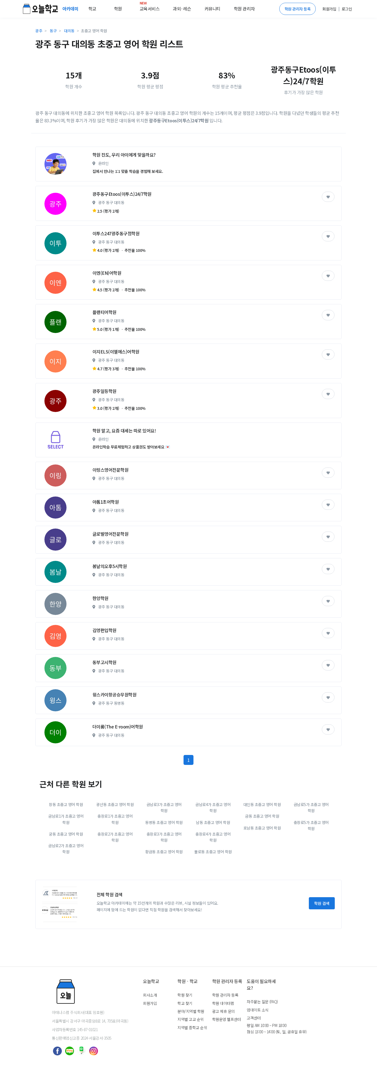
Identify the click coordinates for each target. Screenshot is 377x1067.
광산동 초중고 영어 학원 (115, 804)
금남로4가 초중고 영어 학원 (212, 807)
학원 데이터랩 (223, 1003)
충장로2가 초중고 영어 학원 (114, 837)
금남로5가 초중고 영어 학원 (311, 807)
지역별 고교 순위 (190, 1019)
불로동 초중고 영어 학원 (213, 851)
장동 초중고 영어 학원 (66, 804)
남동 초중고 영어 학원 (213, 822)
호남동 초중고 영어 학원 (262, 828)
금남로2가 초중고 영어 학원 (65, 848)
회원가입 (150, 1003)
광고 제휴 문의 (223, 1011)
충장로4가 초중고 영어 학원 (212, 837)
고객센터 (254, 1018)
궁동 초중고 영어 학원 (66, 834)
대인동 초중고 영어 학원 (262, 804)
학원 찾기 (184, 995)
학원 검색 (322, 903)
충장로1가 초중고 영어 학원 (114, 819)
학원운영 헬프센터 (226, 1019)
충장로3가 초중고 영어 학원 (164, 837)
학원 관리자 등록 (298, 9)
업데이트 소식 (258, 1010)
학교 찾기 (184, 1003)
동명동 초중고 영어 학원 (164, 822)
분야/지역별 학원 (190, 1011)
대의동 (69, 30)
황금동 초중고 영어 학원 (164, 851)
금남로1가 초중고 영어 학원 (65, 819)
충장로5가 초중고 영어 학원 (311, 825)
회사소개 (150, 995)
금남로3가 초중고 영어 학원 (164, 807)
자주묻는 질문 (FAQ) (262, 1001)
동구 (53, 30)
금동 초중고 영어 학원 (262, 816)
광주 (38, 30)
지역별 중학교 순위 (192, 1027)
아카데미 (70, 8)
